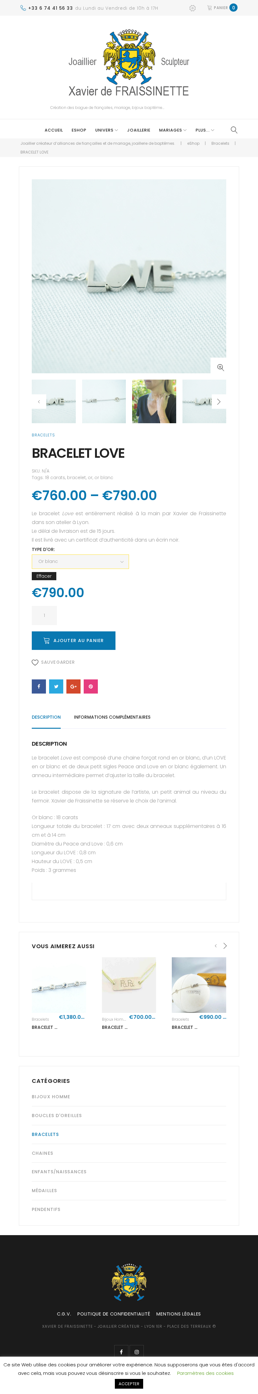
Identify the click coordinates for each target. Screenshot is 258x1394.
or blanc (103, 477)
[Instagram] (137, 1352)
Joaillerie (138, 130)
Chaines (42, 1153)
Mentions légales (178, 1314)
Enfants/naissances (59, 1172)
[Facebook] (121, 1352)
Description (46, 717)
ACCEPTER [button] (129, 1384)
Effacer (44, 576)
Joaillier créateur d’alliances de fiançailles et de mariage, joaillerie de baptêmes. (97, 143)
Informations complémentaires (112, 717)
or (90, 477)
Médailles (44, 1190)
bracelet (76, 477)
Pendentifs (46, 1209)
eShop (79, 130)
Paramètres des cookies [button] (205, 1373)
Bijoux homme (116, 1019)
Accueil (54, 130)
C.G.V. (64, 1314)
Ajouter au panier (78, 640)
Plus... (203, 130)
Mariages (170, 130)
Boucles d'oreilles (57, 1115)
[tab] (46, 720)
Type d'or (43, 549)
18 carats (55, 477)
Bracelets (220, 143)
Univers (104, 130)
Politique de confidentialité (113, 1314)
